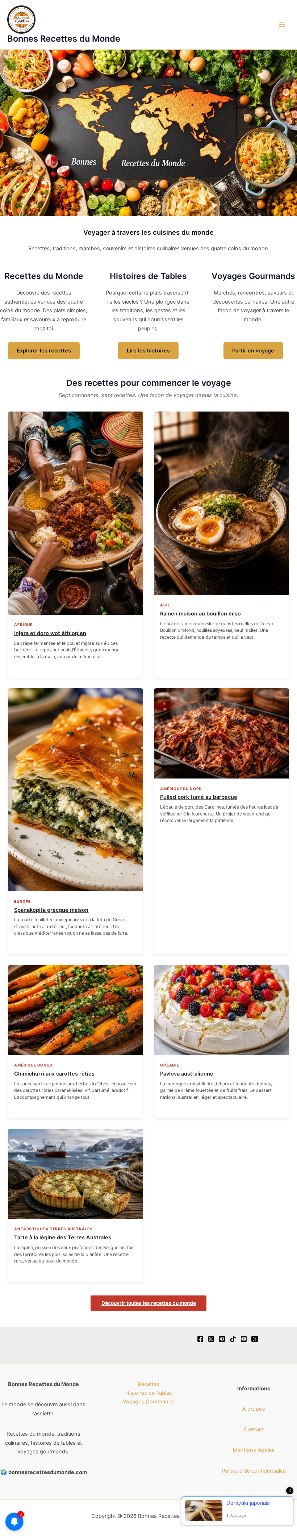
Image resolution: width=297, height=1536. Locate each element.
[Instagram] (211, 1339)
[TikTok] (233, 1339)
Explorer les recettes (44, 350)
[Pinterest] (222, 1339)
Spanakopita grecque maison (51, 910)
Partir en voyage (253, 350)
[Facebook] (200, 1339)
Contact (254, 1429)
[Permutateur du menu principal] (282, 24)
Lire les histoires (148, 350)
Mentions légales (254, 1450)
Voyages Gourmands (149, 1401)
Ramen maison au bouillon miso (200, 613)
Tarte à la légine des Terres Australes (62, 1237)
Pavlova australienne (186, 1073)
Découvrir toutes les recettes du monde (148, 1303)
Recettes (148, 1384)
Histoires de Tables (148, 1393)
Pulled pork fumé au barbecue (198, 797)
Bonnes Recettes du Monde (63, 38)
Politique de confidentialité (254, 1471)
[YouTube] (243, 1339)
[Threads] (254, 1339)
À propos (253, 1409)
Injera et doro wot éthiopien (50, 633)
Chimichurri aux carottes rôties (54, 1073)
